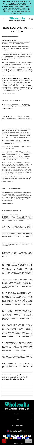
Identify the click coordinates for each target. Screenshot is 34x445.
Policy (16, 419)
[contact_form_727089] (4, 441)
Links (16, 413)
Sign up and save (16, 425)
